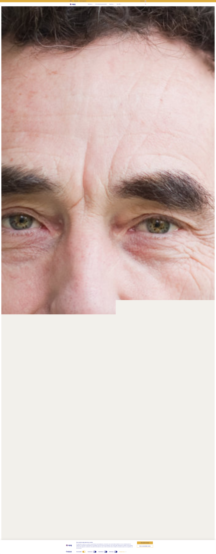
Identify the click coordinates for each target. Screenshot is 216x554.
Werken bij (76, 1)
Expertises (111, 4)
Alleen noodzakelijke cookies (145, 546)
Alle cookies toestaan (145, 542)
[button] (145, 4)
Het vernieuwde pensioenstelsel (101, 4)
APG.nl (71, 1)
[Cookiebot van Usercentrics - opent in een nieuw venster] (69, 552)
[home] (72, 4)
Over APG (118, 4)
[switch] (94, 552)
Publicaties (90, 4)
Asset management (83, 1)
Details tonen (122, 551)
